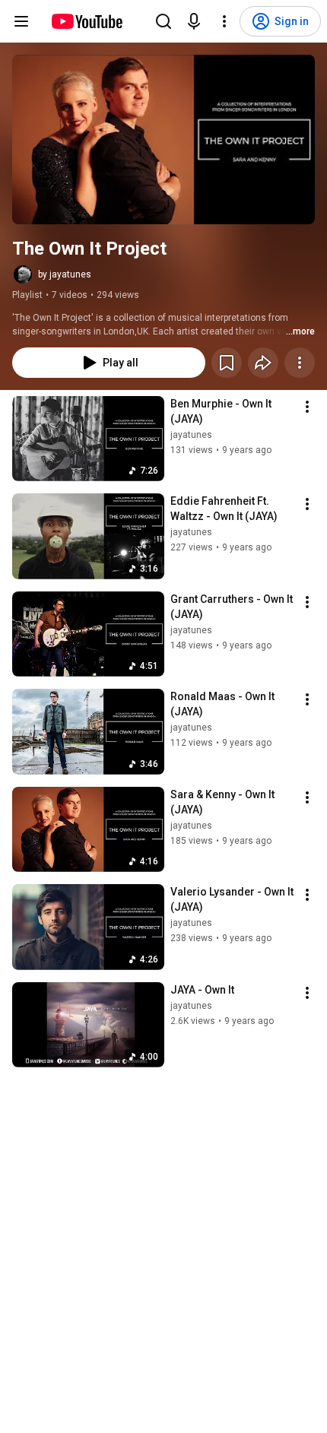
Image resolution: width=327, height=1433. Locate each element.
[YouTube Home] (86, 21)
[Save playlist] (226, 362)
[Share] (263, 362)
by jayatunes (64, 274)
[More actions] (299, 362)
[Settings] (224, 21)
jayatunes (191, 435)
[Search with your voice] (194, 21)
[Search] (163, 21)
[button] (163, 139)
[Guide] (21, 21)
